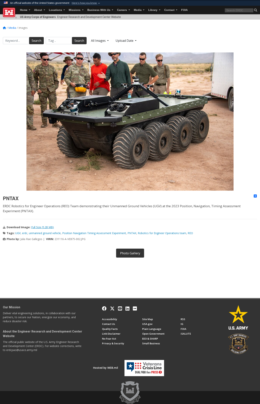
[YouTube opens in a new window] (120, 308)
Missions (75, 10)
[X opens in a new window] (112, 308)
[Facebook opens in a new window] (104, 308)
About (38, 10)
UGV (18, 233)
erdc (24, 233)
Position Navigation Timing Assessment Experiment (94, 233)
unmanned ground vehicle (45, 233)
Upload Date (125, 41)
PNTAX (132, 233)
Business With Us (99, 10)
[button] (86, 3)
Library (153, 10)
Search (36, 41)
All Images (98, 41)
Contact (169, 10)
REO (190, 233)
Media (138, 10)
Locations (56, 10)
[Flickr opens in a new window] (135, 308)
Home (24, 10)
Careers (122, 10)
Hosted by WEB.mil (105, 367)
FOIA (184, 10)
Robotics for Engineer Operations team (162, 233)
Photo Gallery (130, 253)
